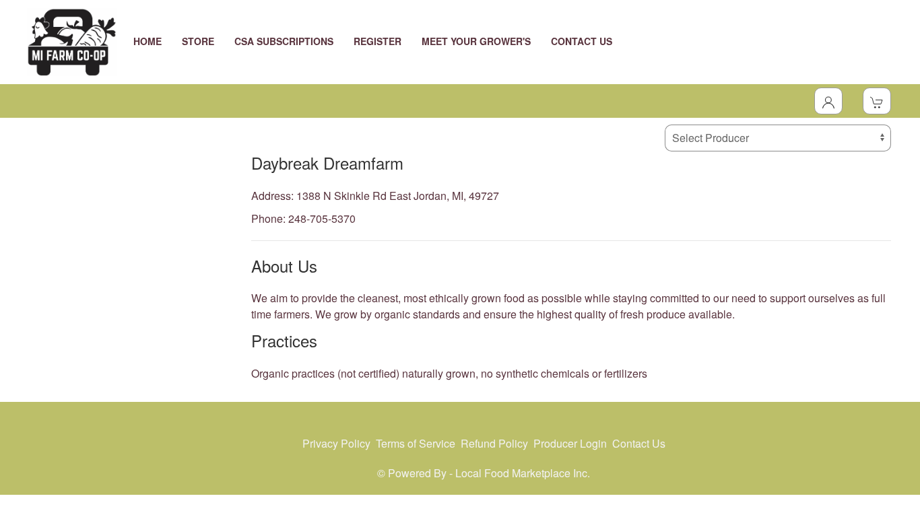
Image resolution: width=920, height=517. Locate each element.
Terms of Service (415, 443)
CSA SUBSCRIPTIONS (283, 41)
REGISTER (377, 41)
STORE (198, 41)
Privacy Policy (336, 443)
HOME (147, 41)
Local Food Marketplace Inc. (522, 473)
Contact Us (638, 443)
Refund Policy (494, 443)
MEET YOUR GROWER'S (476, 41)
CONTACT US (581, 41)
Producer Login (570, 443)
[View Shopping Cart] (877, 101)
